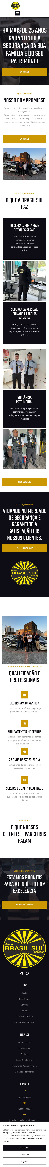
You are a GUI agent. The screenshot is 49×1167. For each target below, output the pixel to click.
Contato (24, 1010)
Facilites (24, 1054)
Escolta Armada (24, 1048)
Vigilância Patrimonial (24, 1071)
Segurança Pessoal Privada (24, 1066)
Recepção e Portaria (24, 1060)
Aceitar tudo (24, 1147)
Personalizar (24, 1154)
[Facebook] (21, 973)
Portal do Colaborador (24, 1022)
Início (24, 993)
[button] (17, 13)
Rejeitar (24, 1161)
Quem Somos (24, 999)
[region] (24, 1144)
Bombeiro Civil (24, 1042)
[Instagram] (27, 973)
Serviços (24, 1004)
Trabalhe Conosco (24, 1016)
